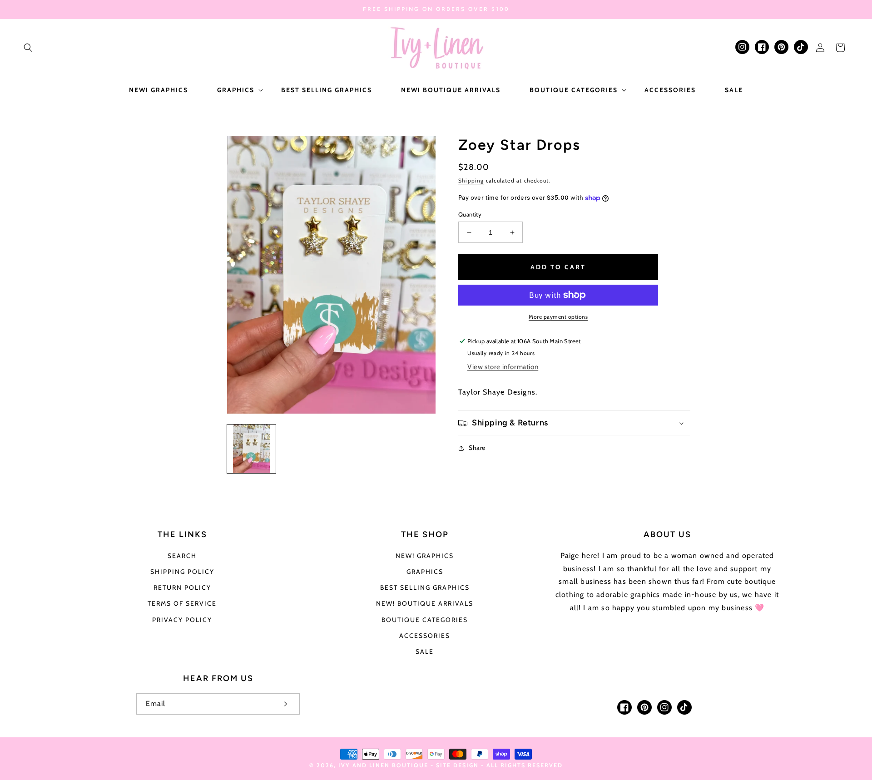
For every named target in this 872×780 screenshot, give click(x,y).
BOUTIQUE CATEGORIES (425, 620)
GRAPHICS (424, 572)
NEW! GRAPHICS (425, 556)
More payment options (558, 316)
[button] (28, 48)
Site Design (457, 765)
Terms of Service (182, 603)
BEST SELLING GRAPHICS (425, 587)
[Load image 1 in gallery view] (251, 449)
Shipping (471, 180)
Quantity (469, 214)
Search (182, 556)
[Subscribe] (283, 704)
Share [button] (477, 448)
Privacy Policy (182, 620)
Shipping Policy (182, 572)
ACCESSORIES (424, 636)
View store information (502, 367)
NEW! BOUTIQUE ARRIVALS (424, 603)
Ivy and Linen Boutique (384, 765)
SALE (425, 651)
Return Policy (182, 587)
